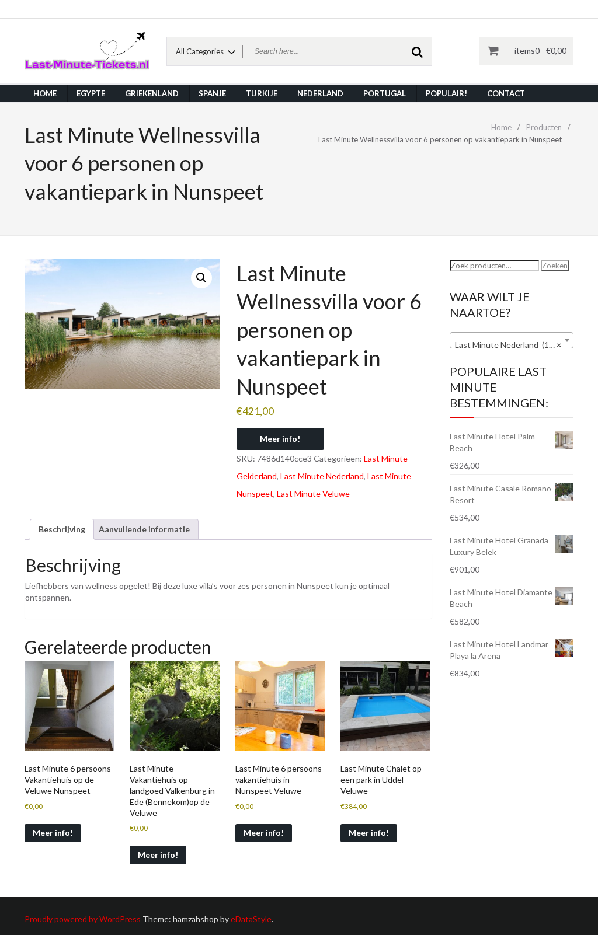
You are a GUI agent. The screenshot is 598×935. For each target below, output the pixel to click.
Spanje (212, 93)
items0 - (540, 50)
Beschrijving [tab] (62, 529)
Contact (506, 93)
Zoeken (555, 265)
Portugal (384, 93)
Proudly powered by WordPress (83, 919)
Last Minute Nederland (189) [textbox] (508, 345)
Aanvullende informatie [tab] (144, 529)
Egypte (91, 93)
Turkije (261, 93)
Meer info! (280, 439)
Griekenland (152, 93)
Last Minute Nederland (322, 476)
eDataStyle (251, 919)
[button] (201, 277)
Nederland (320, 93)
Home (45, 93)
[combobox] (512, 340)
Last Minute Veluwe (313, 493)
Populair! (446, 93)
